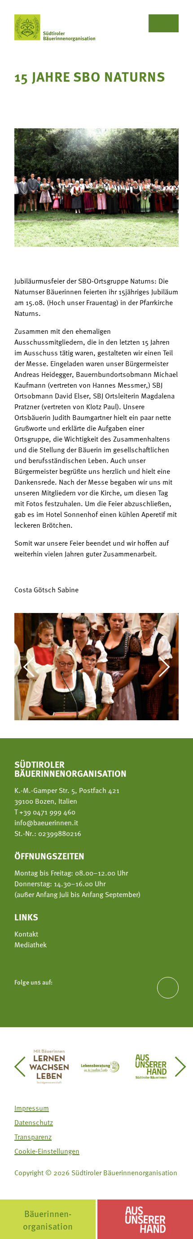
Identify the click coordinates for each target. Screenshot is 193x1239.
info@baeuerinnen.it (46, 822)
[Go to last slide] (33, 667)
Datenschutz (33, 1122)
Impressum (31, 1108)
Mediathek (30, 944)
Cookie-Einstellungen (46, 1151)
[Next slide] (160, 667)
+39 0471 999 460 (46, 811)
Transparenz (33, 1136)
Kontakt (26, 933)
